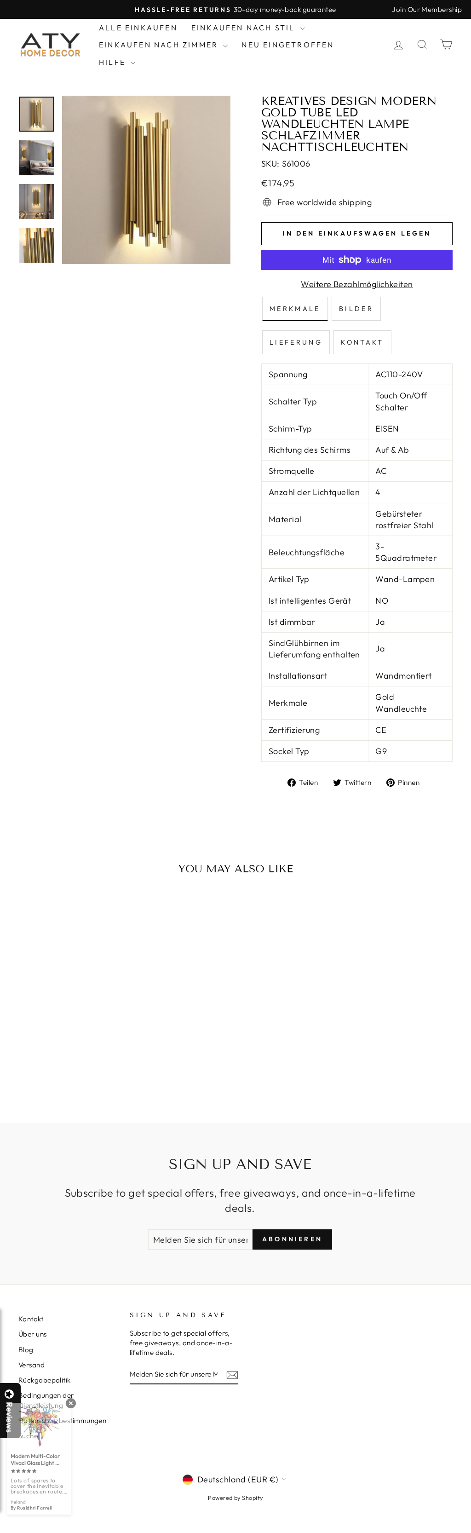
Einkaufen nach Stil (244, 27)
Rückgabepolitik (44, 1380)
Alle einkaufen (138, 27)
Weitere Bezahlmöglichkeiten (357, 284)
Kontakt (30, 1318)
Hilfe (113, 62)
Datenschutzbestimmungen (62, 1420)
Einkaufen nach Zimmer (160, 44)
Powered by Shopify (235, 1497)
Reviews (9, 1417)
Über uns (32, 1334)
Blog (26, 1349)
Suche (28, 1435)
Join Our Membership (427, 9)
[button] (470, 1532)
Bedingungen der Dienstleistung (46, 1400)
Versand (31, 1364)
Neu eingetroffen (287, 44)
